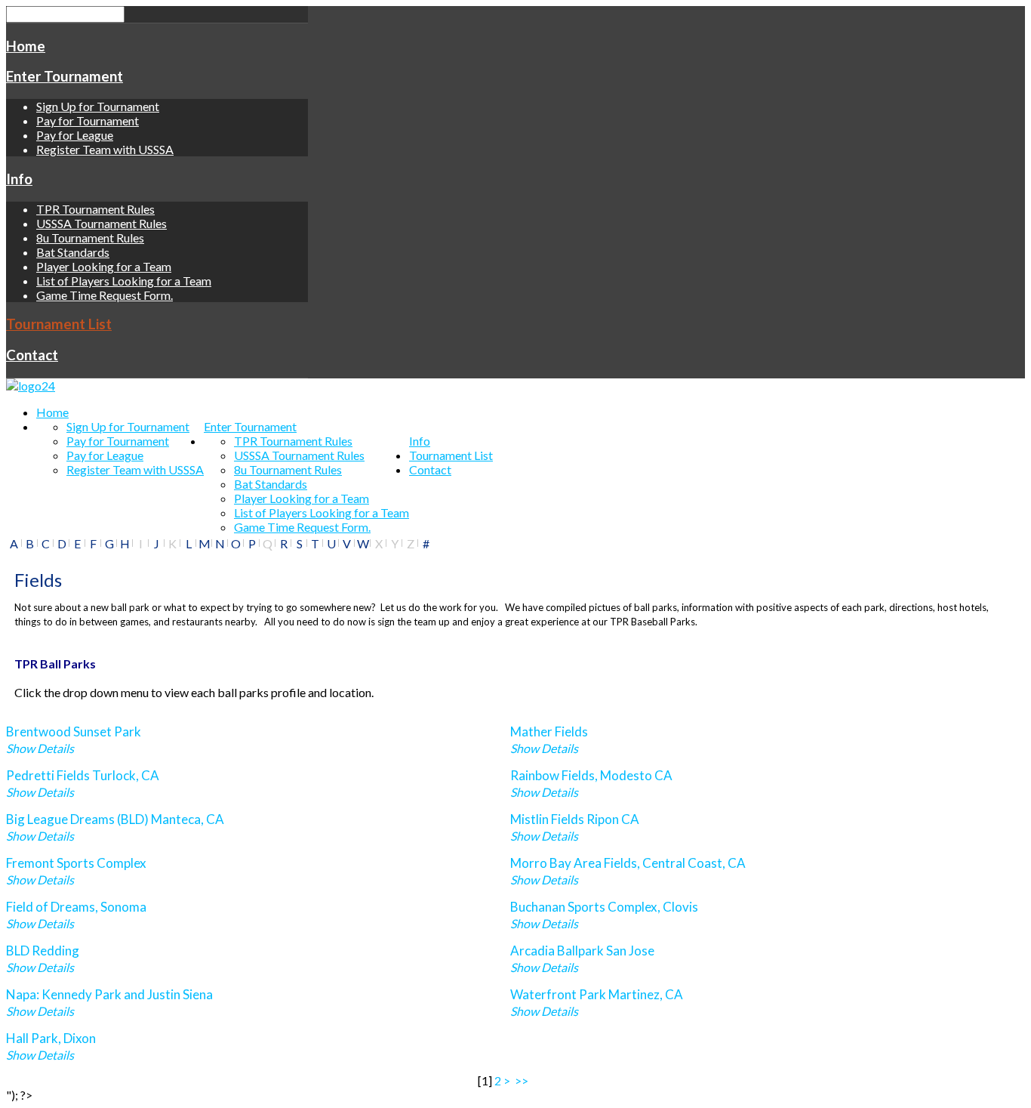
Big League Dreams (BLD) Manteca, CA (115, 819)
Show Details (40, 748)
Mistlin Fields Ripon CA (574, 819)
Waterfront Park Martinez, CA (596, 994)
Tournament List (59, 324)
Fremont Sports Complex (76, 863)
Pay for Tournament (87, 120)
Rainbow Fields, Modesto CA (591, 775)
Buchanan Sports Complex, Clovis (604, 907)
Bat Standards (72, 252)
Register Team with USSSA (105, 149)
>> (523, 1080)
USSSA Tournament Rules (101, 223)
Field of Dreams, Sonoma (76, 907)
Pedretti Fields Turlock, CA (82, 775)
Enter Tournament (64, 76)
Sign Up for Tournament (97, 106)
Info (19, 179)
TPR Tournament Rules (95, 209)
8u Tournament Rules (90, 237)
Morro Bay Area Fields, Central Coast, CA (628, 863)
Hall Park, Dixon (51, 1038)
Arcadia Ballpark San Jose (582, 950)
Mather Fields (549, 731)
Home (25, 46)
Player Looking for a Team (103, 266)
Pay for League (74, 135)
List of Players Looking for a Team (123, 280)
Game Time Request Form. (104, 295)
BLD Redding (42, 950)
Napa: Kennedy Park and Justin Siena (109, 994)
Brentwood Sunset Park (73, 731)
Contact (32, 355)
